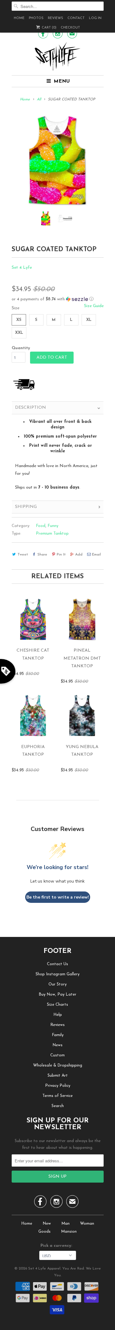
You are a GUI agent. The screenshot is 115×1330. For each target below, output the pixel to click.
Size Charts (57, 1005)
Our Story (57, 984)
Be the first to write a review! (57, 897)
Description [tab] (30, 407)
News (57, 1045)
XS (18, 320)
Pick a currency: (57, 1246)
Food (40, 526)
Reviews (55, 18)
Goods (44, 1232)
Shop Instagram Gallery (57, 974)
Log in (95, 18)
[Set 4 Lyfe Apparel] (58, 56)
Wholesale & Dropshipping (57, 1065)
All (39, 99)
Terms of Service (57, 1096)
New (47, 1224)
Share (42, 554)
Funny (53, 526)
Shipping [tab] (26, 507)
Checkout (70, 27)
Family (57, 1035)
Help (57, 1015)
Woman (87, 1224)
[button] (58, 299)
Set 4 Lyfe (22, 267)
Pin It (61, 554)
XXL (19, 333)
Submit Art (58, 1076)
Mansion (69, 1232)
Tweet (22, 554)
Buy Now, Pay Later (57, 995)
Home (19, 18)
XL (88, 320)
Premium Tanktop (52, 534)
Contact (76, 18)
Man (65, 1224)
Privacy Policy (57, 1086)
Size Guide (94, 306)
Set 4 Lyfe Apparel (44, 1268)
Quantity (21, 348)
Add (78, 554)
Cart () (48, 27)
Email (96, 554)
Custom (57, 1055)
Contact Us (57, 964)
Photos (36, 18)
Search (58, 1106)
